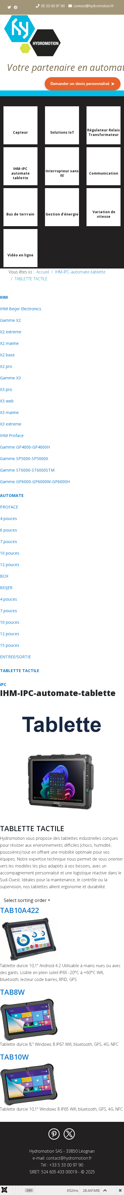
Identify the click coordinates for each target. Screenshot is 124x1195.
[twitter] (9, 7)
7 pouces (8, 541)
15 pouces (9, 645)
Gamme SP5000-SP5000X (24, 458)
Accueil (42, 272)
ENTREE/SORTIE (15, 656)
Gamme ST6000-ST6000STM (27, 470)
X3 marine (9, 412)
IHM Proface (12, 435)
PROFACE (9, 507)
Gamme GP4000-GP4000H (25, 447)
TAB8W (12, 992)
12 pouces (9, 564)
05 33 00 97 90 (53, 5)
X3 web (7, 401)
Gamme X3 (10, 378)
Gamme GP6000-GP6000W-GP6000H (35, 481)
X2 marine (9, 343)
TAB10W (14, 1057)
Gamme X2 (10, 320)
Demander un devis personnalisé (82, 83)
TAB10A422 (19, 910)
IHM (4, 297)
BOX (4, 576)
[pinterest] (15, 7)
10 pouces (9, 553)
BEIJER (6, 587)
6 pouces (8, 530)
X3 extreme (10, 424)
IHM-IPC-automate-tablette (80, 272)
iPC (3, 684)
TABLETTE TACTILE (19, 670)
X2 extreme (10, 331)
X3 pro (6, 389)
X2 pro (6, 366)
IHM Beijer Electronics (20, 308)
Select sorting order (25, 900)
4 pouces (8, 518)
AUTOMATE (12, 495)
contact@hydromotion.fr (94, 5)
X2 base (7, 355)
